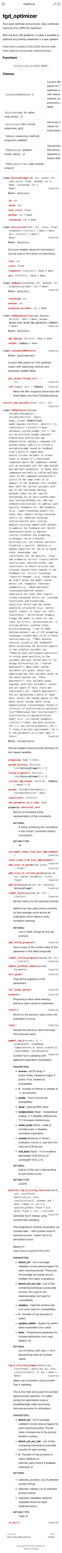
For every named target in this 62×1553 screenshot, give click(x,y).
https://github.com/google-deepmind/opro (27, 50)
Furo (36, 1549)
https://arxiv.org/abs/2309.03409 (21, 46)
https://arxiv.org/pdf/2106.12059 (31, 1250)
